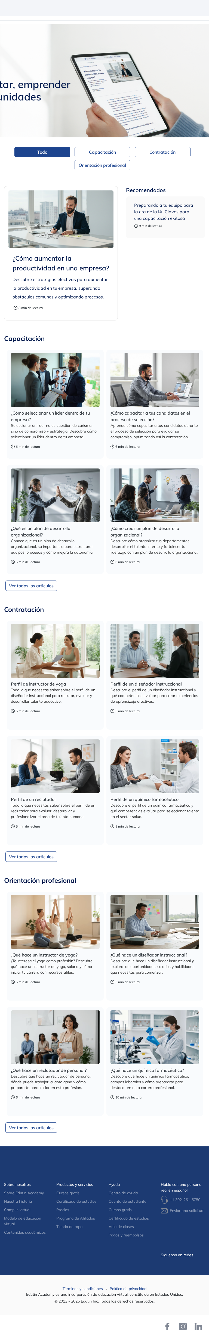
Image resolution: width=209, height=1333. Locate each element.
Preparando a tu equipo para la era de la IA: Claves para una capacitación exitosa (163, 211)
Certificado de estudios (76, 1201)
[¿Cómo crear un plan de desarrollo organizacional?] (154, 493)
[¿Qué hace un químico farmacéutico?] (154, 1035)
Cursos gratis (67, 1192)
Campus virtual (17, 1209)
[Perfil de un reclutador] (55, 764)
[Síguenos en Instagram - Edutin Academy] (182, 1326)
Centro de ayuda (123, 1192)
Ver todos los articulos (31, 585)
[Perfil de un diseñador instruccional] (154, 649)
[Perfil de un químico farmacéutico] (154, 764)
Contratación (162, 152)
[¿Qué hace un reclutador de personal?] (55, 1035)
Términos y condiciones (83, 1288)
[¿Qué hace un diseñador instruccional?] (154, 920)
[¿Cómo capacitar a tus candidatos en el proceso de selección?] (154, 378)
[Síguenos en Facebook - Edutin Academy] (167, 1326)
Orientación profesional (102, 165)
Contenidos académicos (25, 1232)
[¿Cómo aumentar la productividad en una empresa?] (60, 217)
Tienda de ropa (69, 1226)
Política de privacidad (128, 1288)
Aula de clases (121, 1226)
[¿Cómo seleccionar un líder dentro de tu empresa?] (55, 378)
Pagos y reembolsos (126, 1235)
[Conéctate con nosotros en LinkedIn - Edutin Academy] (198, 1326)
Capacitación (102, 152)
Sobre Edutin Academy (24, 1192)
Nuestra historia (18, 1201)
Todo (42, 152)
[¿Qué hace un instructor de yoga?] (55, 920)
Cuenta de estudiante (127, 1201)
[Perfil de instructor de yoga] (55, 649)
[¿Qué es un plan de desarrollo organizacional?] (55, 493)
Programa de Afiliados (75, 1218)
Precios (62, 1209)
